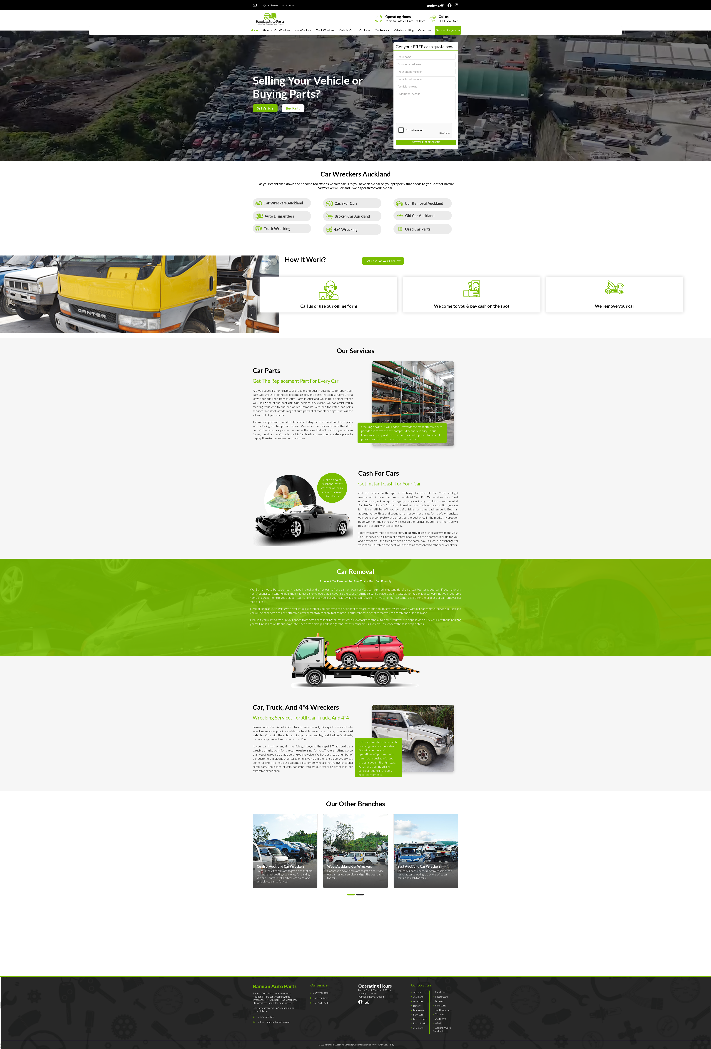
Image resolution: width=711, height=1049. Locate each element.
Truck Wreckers (325, 30)
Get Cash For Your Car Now (382, 261)
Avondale (418, 1001)
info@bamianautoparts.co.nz (276, 5)
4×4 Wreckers (303, 30)
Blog (411, 30)
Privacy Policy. (387, 1044)
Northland (419, 1023)
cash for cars (275, 878)
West (438, 1023)
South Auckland (443, 1009)
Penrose (439, 1001)
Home (254, 30)
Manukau (418, 1010)
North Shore (420, 1019)
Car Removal (382, 30)
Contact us (424, 30)
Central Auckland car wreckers (356, 878)
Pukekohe (440, 1005)
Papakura (440, 992)
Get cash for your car (448, 30)
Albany (417, 992)
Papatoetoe (441, 996)
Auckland (319, 402)
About (266, 30)
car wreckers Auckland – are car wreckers (272, 995)
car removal (409, 874)
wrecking (327, 766)
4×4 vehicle (292, 746)
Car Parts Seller (321, 1003)
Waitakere (440, 1018)
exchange (424, 513)
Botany (417, 1005)
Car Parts (364, 30)
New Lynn (418, 1014)
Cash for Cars (347, 30)
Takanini (439, 1014)
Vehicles (399, 30)
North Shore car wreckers (287, 871)
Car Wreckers (282, 30)
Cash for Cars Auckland (442, 1029)
